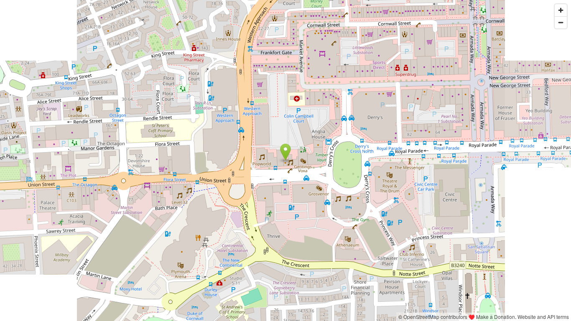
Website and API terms (543, 316)
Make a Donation (495, 316)
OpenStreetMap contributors (435, 316)
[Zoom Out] (561, 22)
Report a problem (375, 316)
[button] (285, 152)
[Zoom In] (561, 10)
